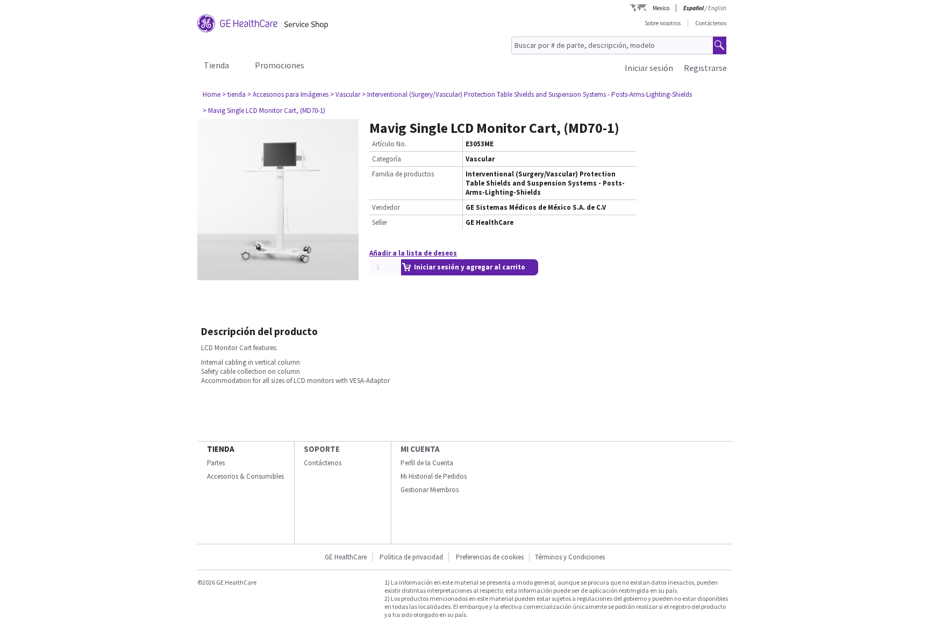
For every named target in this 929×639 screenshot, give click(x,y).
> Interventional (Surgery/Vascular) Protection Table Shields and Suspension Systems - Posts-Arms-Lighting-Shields (527, 94)
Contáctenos (710, 23)
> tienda (234, 94)
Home (211, 94)
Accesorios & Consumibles (245, 476)
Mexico (661, 8)
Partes (216, 462)
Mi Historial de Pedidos (434, 476)
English (717, 8)
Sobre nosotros (663, 23)
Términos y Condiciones (570, 557)
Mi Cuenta (420, 449)
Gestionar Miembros (430, 489)
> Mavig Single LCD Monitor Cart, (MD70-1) (264, 110)
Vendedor (386, 207)
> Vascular (345, 94)
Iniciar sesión (649, 67)
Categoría (386, 159)
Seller (379, 222)
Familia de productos (403, 174)
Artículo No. (389, 143)
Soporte (322, 449)
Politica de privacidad (411, 557)
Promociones (279, 65)
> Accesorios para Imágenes (287, 94)
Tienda (216, 65)
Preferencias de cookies (490, 557)
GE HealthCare (346, 557)
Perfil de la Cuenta (427, 462)
